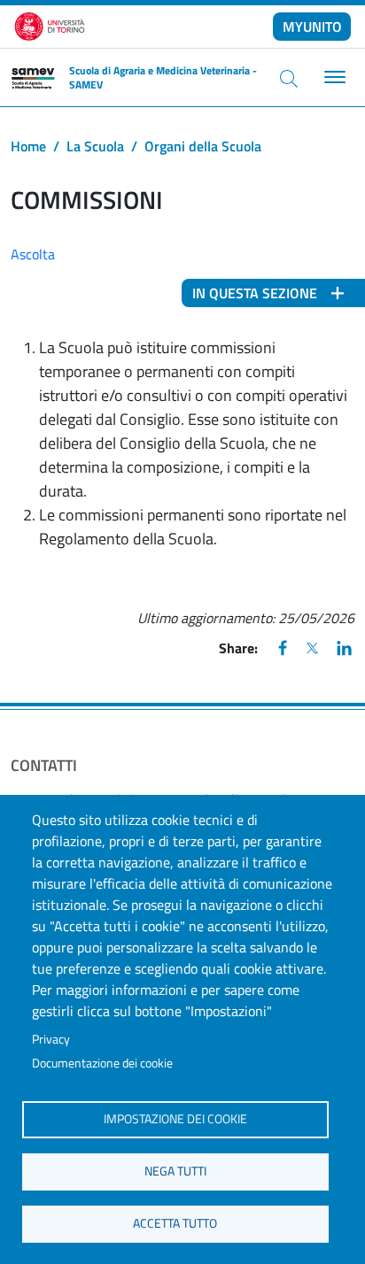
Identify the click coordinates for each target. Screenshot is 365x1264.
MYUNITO (312, 26)
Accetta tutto (175, 1223)
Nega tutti (175, 1171)
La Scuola (95, 146)
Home (28, 146)
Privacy (51, 1039)
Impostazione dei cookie (175, 1119)
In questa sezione (254, 293)
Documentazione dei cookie (102, 1063)
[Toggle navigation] (332, 77)
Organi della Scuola (202, 146)
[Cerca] (289, 78)
